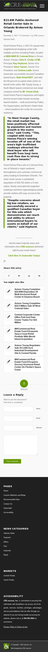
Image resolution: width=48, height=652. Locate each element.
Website (39, 427)
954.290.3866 (29, 618)
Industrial (7, 551)
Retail (6, 555)
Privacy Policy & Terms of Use (15, 627)
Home (6, 491)
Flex (5, 546)
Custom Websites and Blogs (15, 495)
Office (6, 542)
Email (38, 418)
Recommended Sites (12, 499)
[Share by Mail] (39, 276)
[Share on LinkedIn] (29, 276)
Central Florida (9, 576)
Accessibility (8, 512)
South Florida (9, 580)
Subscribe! (8, 508)
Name (38, 408)
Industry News (9, 533)
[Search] (34, 6)
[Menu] (40, 6)
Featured (7, 537)
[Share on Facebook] (9, 276)
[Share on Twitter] (19, 276)
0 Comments (24, 36)
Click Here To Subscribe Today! (24, 256)
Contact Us (8, 504)
